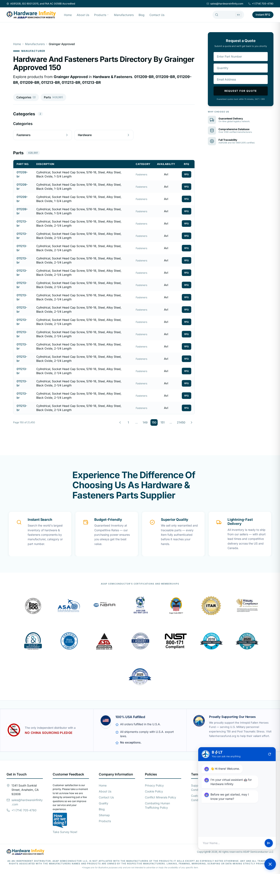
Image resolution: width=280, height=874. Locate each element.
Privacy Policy (154, 785)
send (269, 843)
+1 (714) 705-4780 (262, 3)
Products (100, 15)
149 (145, 422)
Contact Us (156, 15)
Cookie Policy (154, 791)
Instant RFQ (263, 14)
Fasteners (141, 174)
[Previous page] (120, 422)
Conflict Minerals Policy (160, 797)
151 (162, 422)
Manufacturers (124, 15)
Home (68, 15)
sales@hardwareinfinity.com (226, 3)
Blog (142, 15)
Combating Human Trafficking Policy (157, 805)
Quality (103, 803)
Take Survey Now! (65, 832)
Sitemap (104, 815)
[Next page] (191, 422)
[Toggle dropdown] (108, 15)
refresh (269, 754)
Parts (53, 97)
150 (154, 422)
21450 (181, 422)
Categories (26, 97)
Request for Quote (240, 90)
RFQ (186, 174)
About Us (83, 15)
